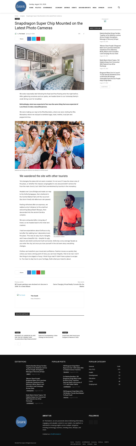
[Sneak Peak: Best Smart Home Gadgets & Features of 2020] (73, 325)
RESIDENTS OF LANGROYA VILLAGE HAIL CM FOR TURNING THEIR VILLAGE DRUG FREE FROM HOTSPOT (25, 337)
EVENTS (28, 374)
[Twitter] (34, 39)
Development (30, 390)
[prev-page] (16, 344)
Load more (104, 87)
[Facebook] (29, 39)
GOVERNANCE (30, 403)
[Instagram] (96, 422)
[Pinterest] (38, 39)
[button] (118, 6)
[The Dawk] (21, 6)
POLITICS (66, 397)
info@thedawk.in (55, 434)
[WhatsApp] (43, 39)
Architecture (42, 332)
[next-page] (19, 344)
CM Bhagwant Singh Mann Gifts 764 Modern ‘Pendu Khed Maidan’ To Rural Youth (73, 393)
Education (66, 372)
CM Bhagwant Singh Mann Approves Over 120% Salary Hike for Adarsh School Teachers (73, 368)
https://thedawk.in (35, 298)
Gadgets (22, 16)
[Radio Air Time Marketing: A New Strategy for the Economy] (49, 325)
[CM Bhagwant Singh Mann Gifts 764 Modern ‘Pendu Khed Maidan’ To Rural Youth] (57, 393)
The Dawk (22, 33)
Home (16, 16)
